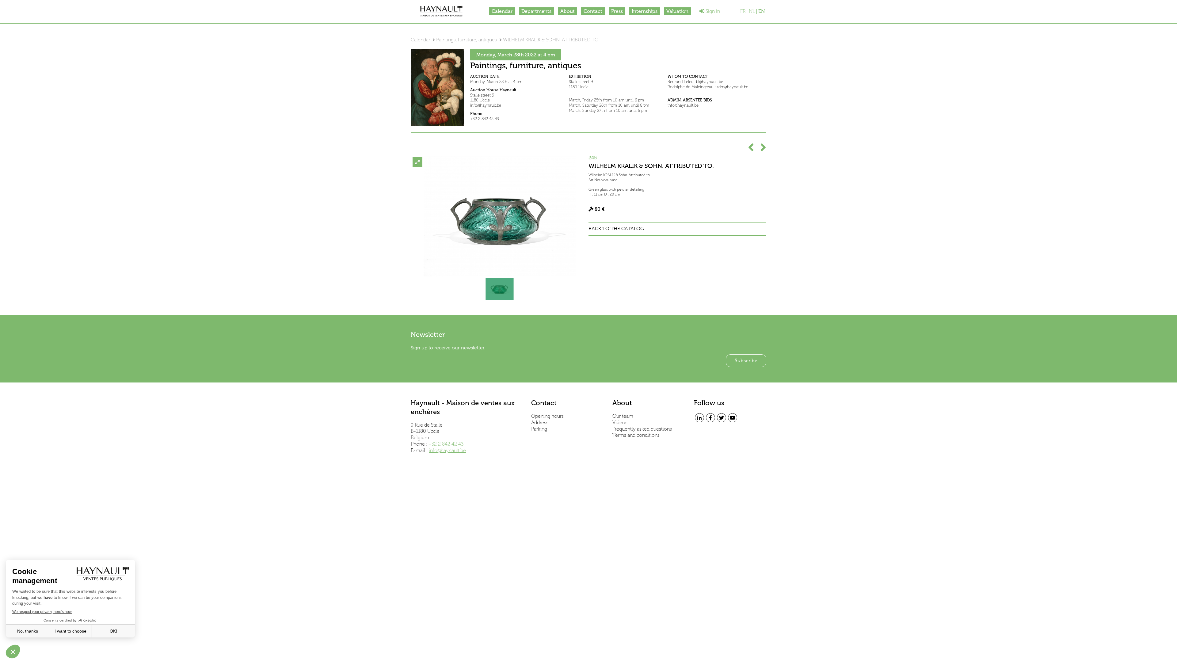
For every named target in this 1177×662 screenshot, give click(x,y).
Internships (644, 11)
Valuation (677, 11)
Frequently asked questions (642, 429)
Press (617, 11)
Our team (622, 416)
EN (761, 11)
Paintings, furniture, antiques (466, 40)
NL (752, 11)
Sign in (712, 11)
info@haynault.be (447, 450)
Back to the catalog (616, 228)
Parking (539, 429)
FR (742, 11)
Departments (536, 11)
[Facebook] (710, 417)
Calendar (502, 11)
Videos (619, 422)
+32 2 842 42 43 (446, 444)
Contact (593, 11)
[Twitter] (721, 417)
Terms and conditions (636, 435)
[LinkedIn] (699, 417)
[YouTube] (732, 417)
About (567, 11)
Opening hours (547, 416)
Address (539, 422)
